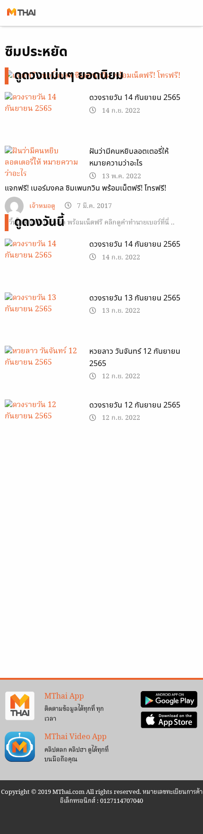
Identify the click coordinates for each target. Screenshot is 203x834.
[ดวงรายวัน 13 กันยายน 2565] (42, 319)
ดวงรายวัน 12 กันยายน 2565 (134, 405)
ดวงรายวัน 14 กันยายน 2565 (134, 97)
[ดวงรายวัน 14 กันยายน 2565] (42, 118)
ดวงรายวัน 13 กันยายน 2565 (134, 298)
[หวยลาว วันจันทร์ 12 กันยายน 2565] (42, 372)
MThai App (64, 697)
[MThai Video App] (20, 747)
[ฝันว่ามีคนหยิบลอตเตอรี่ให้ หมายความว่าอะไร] (42, 167)
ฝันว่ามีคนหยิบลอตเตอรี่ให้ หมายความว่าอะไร (129, 157)
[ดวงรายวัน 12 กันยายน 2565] (42, 426)
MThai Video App (75, 737)
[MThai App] (20, 706)
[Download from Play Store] (169, 699)
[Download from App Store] (169, 720)
